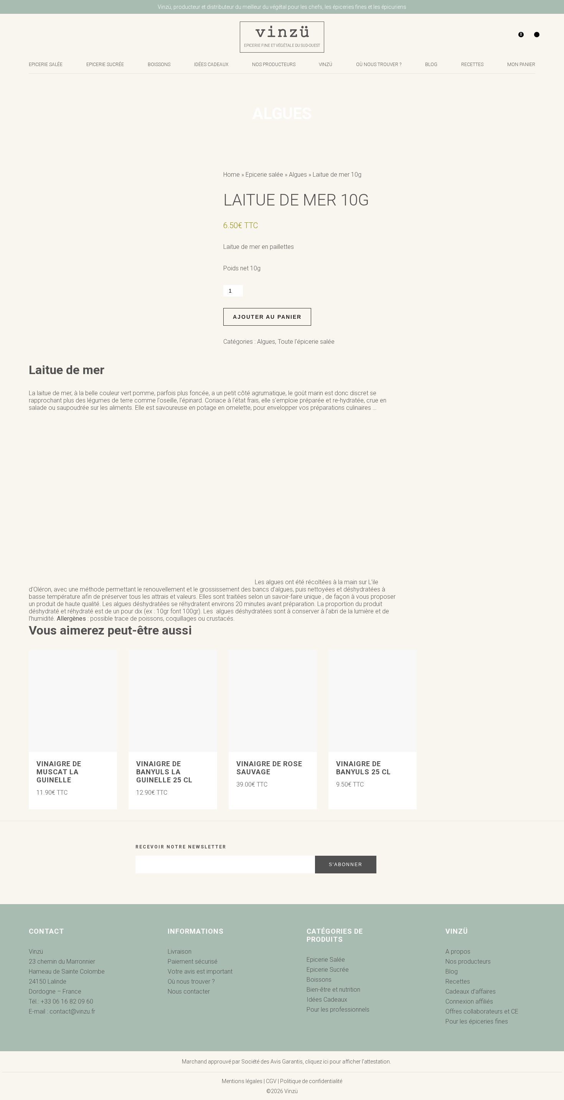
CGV (271, 1081)
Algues (298, 174)
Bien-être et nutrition (333, 989)
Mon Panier (521, 64)
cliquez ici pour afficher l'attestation (347, 1062)
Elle (139, 407)
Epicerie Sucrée (105, 64)
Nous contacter (189, 991)
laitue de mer (54, 393)
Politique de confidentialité (311, 1081)
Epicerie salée (46, 64)
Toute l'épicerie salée (306, 341)
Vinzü (325, 64)
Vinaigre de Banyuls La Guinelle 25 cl (164, 772)
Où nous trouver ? (378, 64)
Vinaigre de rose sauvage (269, 768)
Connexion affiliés (469, 1001)
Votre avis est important (200, 971)
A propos (457, 951)
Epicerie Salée (326, 959)
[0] (511, 37)
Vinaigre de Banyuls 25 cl (363, 768)
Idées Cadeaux (327, 999)
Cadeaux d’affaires (470, 991)
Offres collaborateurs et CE (481, 1011)
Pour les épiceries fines (476, 1021)
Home (231, 174)
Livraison (179, 951)
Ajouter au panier (267, 317)
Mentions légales (242, 1081)
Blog (431, 64)
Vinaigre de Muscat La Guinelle (58, 772)
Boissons (159, 64)
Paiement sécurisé (193, 961)
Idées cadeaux (211, 64)
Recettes (472, 64)
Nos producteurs (273, 64)
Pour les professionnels (338, 1009)
